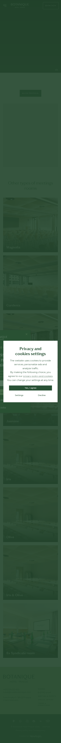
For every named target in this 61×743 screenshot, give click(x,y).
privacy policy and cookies (38, 376)
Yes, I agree (30, 388)
